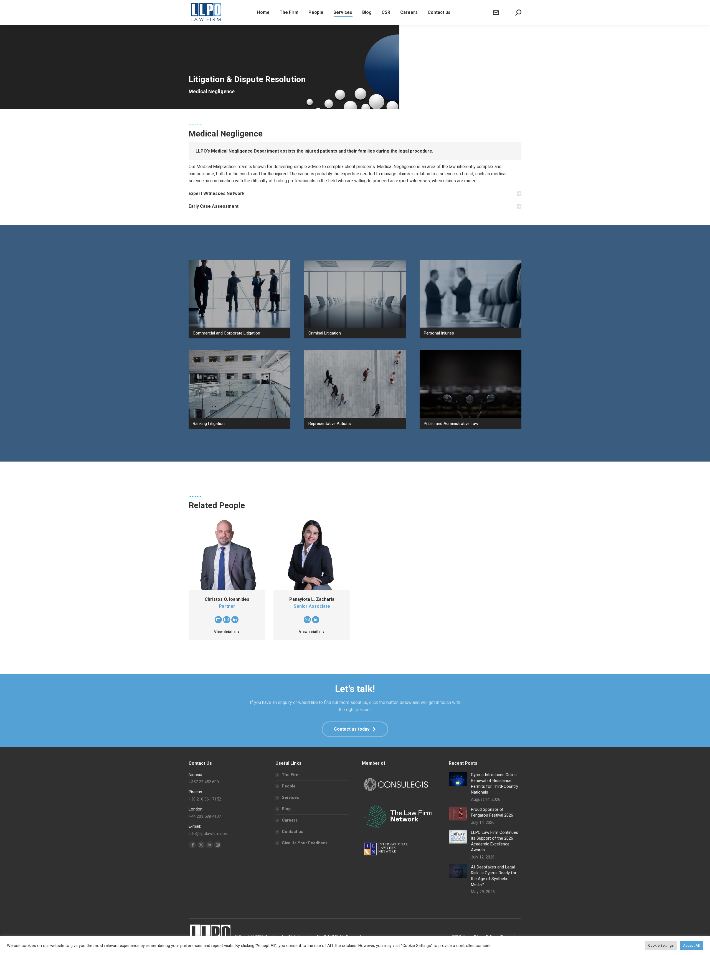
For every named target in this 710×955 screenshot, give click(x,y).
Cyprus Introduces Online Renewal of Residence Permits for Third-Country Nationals (494, 783)
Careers (290, 820)
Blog (286, 808)
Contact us (292, 831)
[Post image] (458, 779)
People (289, 786)
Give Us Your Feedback (305, 842)
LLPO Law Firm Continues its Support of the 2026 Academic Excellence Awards (494, 841)
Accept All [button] (691, 945)
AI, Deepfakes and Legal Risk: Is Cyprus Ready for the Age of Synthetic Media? (493, 876)
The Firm (291, 774)
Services (290, 797)
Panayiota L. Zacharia (311, 599)
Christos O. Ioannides (227, 599)
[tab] (355, 193)
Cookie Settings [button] (661, 945)
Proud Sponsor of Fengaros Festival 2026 (492, 812)
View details (224, 632)
